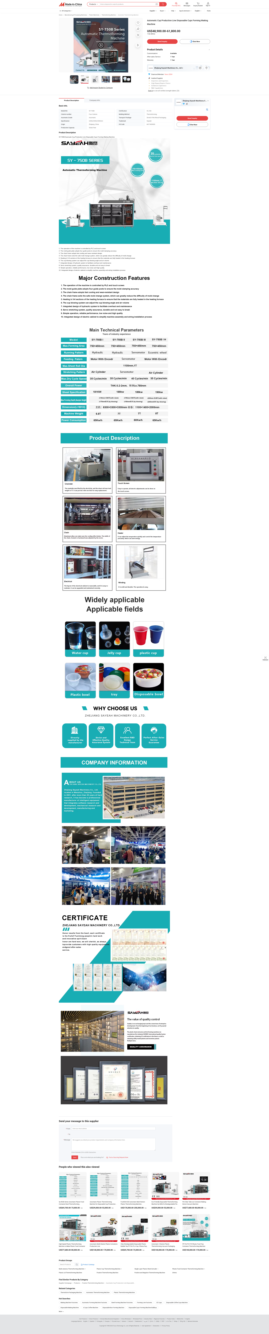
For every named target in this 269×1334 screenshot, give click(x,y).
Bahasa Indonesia (193, 1321)
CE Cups (159, 1302)
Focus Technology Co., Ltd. (121, 1326)
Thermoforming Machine (109, 15)
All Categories (66, 11)
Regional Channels (159, 1319)
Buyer (162, 11)
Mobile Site (180, 1319)
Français (107, 1321)
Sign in (208, 6)
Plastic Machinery (94, 15)
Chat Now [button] (196, 41)
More (61, 1311)
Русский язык (116, 1321)
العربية (145, 1321)
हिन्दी (163, 1321)
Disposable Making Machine (70, 1308)
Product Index (171, 1319)
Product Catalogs (88, 1265)
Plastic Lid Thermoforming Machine (70, 1273)
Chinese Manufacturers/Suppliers (109, 1319)
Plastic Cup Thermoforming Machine (108, 1269)
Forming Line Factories (144, 1302)
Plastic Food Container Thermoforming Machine (188, 1269)
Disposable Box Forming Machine (113, 1308)
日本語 (157, 1321)
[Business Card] (207, 109)
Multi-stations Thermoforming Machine (71, 1269)
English (85, 1321)
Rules (209, 11)
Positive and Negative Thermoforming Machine (149, 1273)
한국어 (151, 1321)
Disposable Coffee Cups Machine (177, 1302)
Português (99, 1321)
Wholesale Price (137, 1319)
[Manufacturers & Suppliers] (70, 4)
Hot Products (83, 1319)
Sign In (150, 91)
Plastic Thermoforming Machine (124, 1292)
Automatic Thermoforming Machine (128, 15)
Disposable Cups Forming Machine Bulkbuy (143, 1308)
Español (92, 1321)
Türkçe (175, 1321)
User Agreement (146, 1326)
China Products (93, 1319)
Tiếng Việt (182, 1321)
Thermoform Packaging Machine (71, 1292)
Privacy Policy (166, 1326)
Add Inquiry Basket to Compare (101, 88)
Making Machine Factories (69, 1302)
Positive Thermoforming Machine (107, 1273)
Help (172, 11)
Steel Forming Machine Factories (122, 1302)
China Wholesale (126, 1319)
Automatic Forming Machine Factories (94, 1302)
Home (60, 15)
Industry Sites (148, 1319)
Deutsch (130, 1321)
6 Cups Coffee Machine (90, 1308)
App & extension (184, 11)
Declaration (156, 1326)
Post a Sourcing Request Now (117, 1157)
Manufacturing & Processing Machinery (76, 15)
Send (74, 1157)
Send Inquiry (162, 41)
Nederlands (138, 1321)
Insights (187, 1319)
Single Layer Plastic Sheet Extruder (145, 1269)
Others (174, 1273)
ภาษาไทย (168, 1321)
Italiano (124, 1321)
